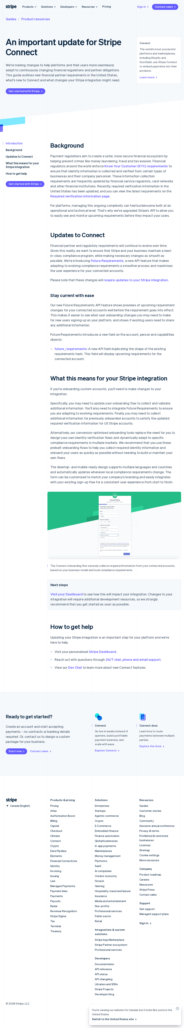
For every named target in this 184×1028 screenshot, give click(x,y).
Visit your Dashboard (66, 594)
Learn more (147, 77)
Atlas (53, 811)
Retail (98, 921)
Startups (100, 811)
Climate (55, 836)
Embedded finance (106, 831)
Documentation (104, 964)
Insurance (101, 896)
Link (52, 881)
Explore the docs (150, 746)
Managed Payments (62, 886)
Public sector (103, 916)
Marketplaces (103, 851)
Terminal (55, 926)
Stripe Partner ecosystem (111, 944)
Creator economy (106, 876)
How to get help (16, 173)
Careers (144, 879)
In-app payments (105, 846)
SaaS (98, 866)
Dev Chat (75, 667)
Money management (108, 856)
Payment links (59, 891)
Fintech (99, 881)
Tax (52, 921)
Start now (15, 751)
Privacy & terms (149, 831)
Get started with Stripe (24, 91)
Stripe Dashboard (102, 652)
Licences (145, 845)
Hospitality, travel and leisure (113, 891)
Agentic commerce (107, 816)
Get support (147, 909)
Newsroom (146, 884)
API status (101, 974)
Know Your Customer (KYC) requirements (136, 166)
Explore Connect (106, 750)
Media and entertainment (110, 901)
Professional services (108, 911)
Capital (54, 826)
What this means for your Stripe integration (22, 165)
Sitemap (144, 850)
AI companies (103, 871)
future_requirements (71, 349)
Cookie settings (149, 855)
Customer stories (150, 811)
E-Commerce (103, 826)
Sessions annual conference (156, 826)
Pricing (106, 6)
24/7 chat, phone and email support (133, 659)
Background (14, 150)
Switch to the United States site (113, 1019)
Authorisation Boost (62, 816)
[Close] (177, 1009)
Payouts (55, 901)
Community (146, 821)
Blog (142, 816)
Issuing (54, 876)
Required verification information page (80, 196)
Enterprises (102, 805)
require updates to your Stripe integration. (136, 280)
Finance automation (107, 836)
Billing (53, 821)
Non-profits (102, 906)
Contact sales (164, 6)
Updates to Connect (19, 156)
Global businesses (106, 841)
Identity (55, 866)
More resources (149, 860)
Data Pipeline (58, 851)
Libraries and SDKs (106, 984)
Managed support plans (154, 914)
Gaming (99, 886)
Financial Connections (63, 861)
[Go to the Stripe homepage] (10, 800)
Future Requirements (107, 260)
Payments (56, 896)
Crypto (54, 846)
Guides (11, 19)
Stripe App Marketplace (109, 939)
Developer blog (104, 994)
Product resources (35, 19)
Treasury (56, 931)
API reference (103, 969)
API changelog (104, 979)
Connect (55, 841)
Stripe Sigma (58, 916)
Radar (54, 906)
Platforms (101, 861)
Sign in (141, 6)
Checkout (56, 831)
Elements (56, 856)
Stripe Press (147, 889)
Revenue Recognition (63, 911)
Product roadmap (150, 874)
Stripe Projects (104, 989)
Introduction (14, 143)
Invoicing (55, 871)
